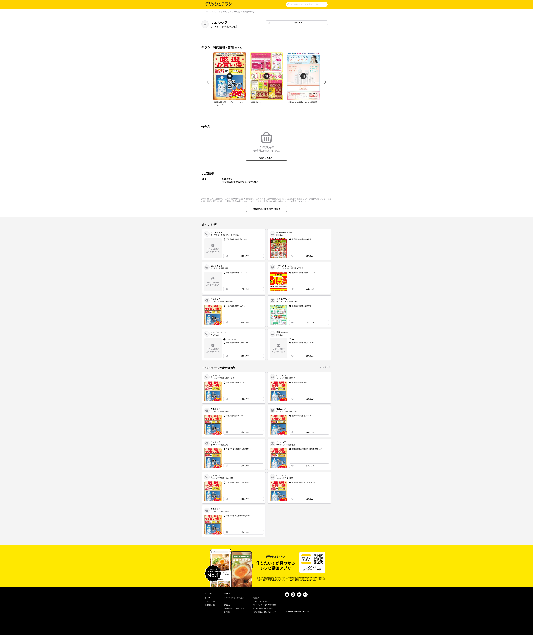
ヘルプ (226, 601)
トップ (207, 598)
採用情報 (227, 612)
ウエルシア (227, 12)
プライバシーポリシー (261, 601)
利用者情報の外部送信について (264, 612)
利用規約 (256, 598)
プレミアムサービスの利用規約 (264, 605)
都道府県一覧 (210, 605)
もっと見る (324, 367)
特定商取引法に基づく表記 (263, 608)
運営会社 (227, 605)
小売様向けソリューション (234, 608)
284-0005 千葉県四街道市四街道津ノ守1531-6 (240, 180)
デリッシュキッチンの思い (234, 598)
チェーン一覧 (215, 12)
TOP (206, 12)
